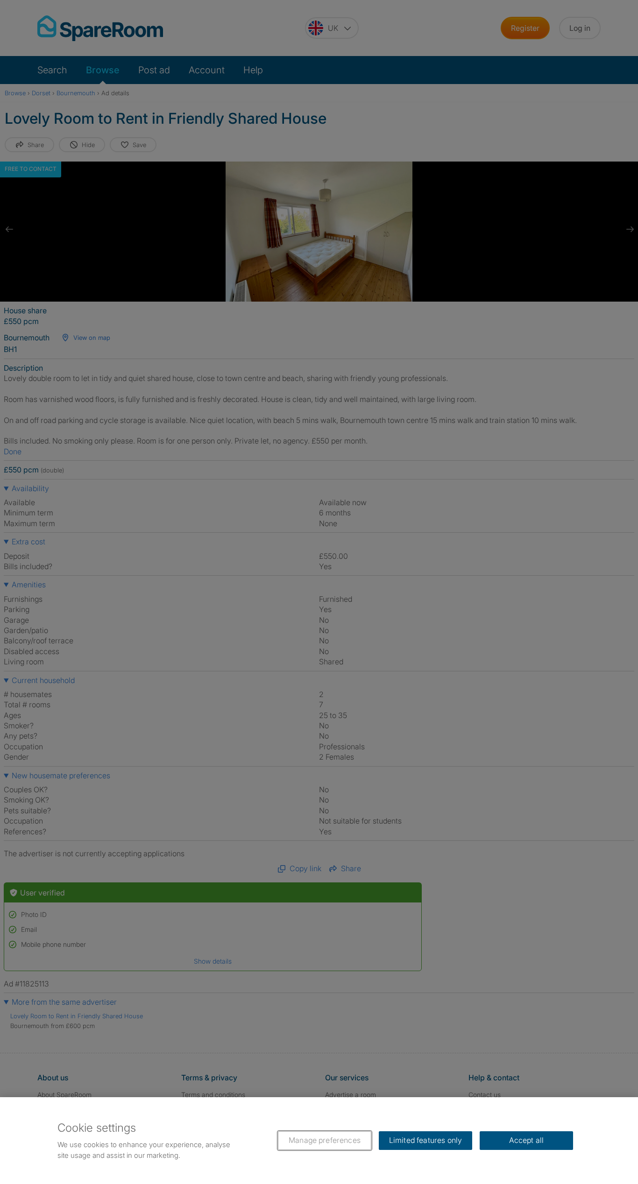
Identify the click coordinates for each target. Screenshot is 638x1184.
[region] (319, 1140)
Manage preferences (325, 1140)
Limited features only (425, 1140)
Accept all (526, 1140)
